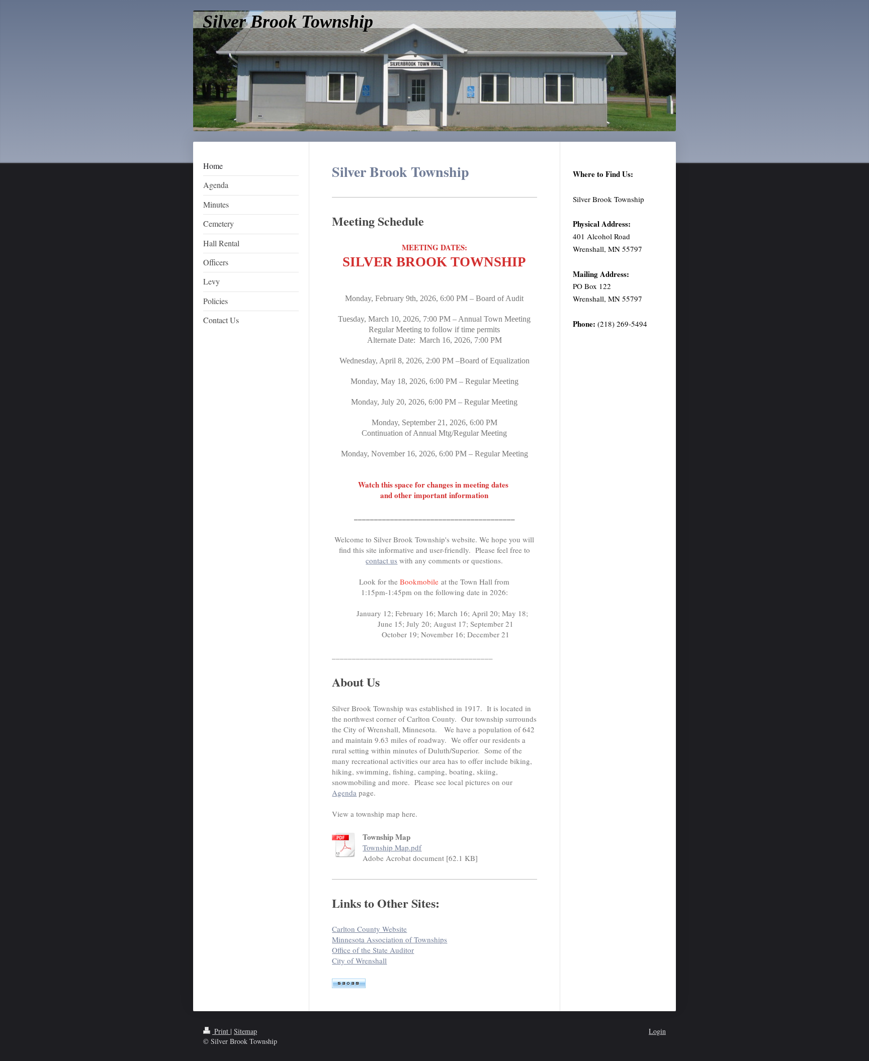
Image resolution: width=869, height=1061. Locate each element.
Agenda (344, 793)
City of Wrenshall (359, 960)
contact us (381, 560)
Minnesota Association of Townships (389, 939)
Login (657, 1031)
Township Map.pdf (392, 847)
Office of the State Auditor (373, 950)
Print (221, 1031)
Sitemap (245, 1031)
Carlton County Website (369, 929)
